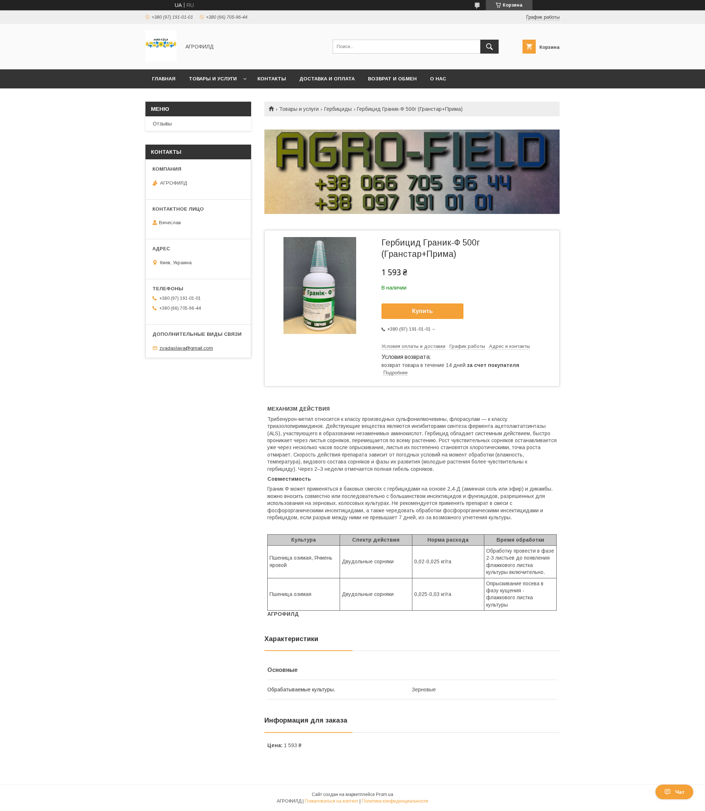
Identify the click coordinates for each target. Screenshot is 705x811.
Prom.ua (384, 794)
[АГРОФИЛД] (161, 60)
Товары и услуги (213, 78)
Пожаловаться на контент (331, 801)
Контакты (271, 78)
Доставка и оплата (327, 78)
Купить (422, 311)
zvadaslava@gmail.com (186, 348)
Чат (679, 792)
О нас (438, 78)
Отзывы (162, 124)
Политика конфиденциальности (395, 801)
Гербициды (338, 109)
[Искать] (489, 47)
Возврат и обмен (392, 78)
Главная (164, 78)
